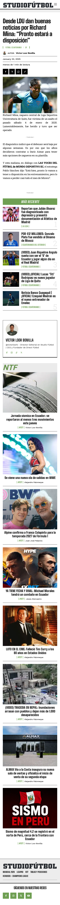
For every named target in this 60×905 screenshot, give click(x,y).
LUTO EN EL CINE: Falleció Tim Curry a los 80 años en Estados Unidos (30, 651)
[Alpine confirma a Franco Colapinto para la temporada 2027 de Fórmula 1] (30, 510)
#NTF (21, 427)
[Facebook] (5, 71)
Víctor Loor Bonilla (25, 53)
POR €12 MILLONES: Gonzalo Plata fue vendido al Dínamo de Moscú (38, 237)
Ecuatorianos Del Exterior (33, 245)
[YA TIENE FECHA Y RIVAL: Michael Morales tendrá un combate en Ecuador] (30, 569)
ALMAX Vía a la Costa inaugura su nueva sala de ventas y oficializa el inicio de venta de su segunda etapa (30, 773)
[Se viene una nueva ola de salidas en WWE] (30, 456)
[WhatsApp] (18, 71)
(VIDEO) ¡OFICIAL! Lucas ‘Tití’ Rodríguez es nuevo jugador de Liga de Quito (38, 277)
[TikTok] (16, 352)
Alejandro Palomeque (33, 482)
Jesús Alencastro (34, 599)
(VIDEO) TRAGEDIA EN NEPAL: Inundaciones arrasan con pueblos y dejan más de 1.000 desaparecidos (30, 711)
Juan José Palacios (33, 541)
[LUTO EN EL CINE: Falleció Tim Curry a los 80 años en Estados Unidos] (30, 627)
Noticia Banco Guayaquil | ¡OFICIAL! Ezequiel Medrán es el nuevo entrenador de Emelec (38, 298)
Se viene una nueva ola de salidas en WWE (30, 478)
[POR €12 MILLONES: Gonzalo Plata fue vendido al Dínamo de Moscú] (11, 239)
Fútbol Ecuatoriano (30, 267)
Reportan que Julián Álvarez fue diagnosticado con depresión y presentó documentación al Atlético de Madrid (39, 215)
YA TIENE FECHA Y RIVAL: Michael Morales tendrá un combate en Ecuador (30, 592)
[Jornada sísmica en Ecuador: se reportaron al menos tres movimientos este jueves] (30, 394)
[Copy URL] (25, 71)
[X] (12, 71)
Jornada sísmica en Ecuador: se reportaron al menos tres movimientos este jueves (30, 419)
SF (26, 47)
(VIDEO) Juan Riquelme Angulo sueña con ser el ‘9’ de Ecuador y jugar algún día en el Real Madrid (39, 257)
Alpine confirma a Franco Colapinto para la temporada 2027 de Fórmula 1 (30, 534)
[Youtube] (29, 896)
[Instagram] (12, 352)
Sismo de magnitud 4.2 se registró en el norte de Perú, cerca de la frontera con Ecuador (30, 835)
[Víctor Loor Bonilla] (5, 53)
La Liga (25, 226)
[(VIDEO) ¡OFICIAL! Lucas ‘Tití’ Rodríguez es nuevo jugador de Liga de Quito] (11, 279)
